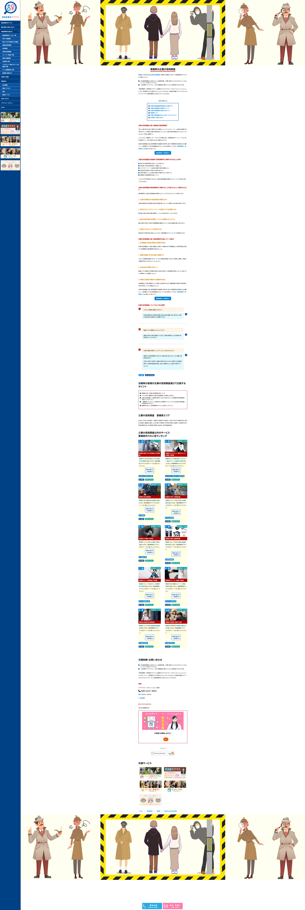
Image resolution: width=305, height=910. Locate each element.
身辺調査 (152, 500)
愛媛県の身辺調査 (144, 497)
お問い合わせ (5, 98)
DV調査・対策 (154, 542)
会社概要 (4, 85)
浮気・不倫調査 (170, 517)
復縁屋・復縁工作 (181, 626)
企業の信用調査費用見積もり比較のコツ (161, 106)
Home (141, 811)
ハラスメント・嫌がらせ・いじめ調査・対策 (175, 476)
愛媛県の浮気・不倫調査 (172, 497)
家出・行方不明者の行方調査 (146, 476)
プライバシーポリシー (7, 103)
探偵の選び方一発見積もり (149, 470)
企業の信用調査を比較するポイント (160, 110)
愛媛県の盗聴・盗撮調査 (172, 539)
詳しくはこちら (150, 479)
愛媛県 (140, 75)
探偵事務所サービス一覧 (9, 35)
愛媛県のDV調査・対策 (145, 539)
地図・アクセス (6, 88)
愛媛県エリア (154, 113)
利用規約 (142, 698)
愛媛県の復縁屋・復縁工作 (172, 622)
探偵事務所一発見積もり (163, 153)
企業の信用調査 (155, 75)
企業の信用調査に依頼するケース (159, 108)
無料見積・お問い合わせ (7, 27)
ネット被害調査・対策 (145, 601)
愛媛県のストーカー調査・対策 (173, 580)
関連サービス (6, 95)
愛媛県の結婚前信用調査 (146, 622)
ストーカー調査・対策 (171, 601)
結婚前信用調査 (155, 626)
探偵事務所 (149, 811)
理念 (3, 91)
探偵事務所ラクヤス (6, 23)
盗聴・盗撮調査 (170, 559)
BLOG (3, 107)
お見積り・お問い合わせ (156, 117)
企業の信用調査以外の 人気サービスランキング (163, 115)
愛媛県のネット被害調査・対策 (147, 580)
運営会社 (3, 81)
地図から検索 (5, 77)
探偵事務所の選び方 (7, 31)
